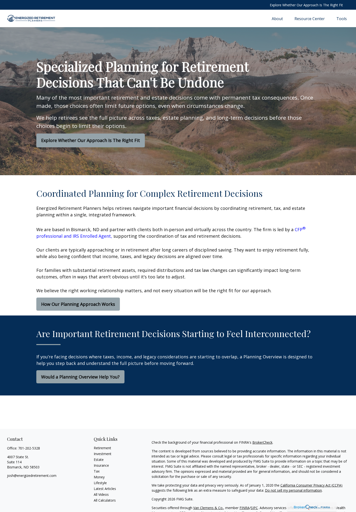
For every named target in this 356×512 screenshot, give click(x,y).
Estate (99, 459)
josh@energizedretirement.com (31, 475)
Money (99, 477)
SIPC (254, 507)
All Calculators (105, 500)
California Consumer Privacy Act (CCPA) (311, 485)
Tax (97, 471)
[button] (277, 18)
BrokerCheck (262, 442)
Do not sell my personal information (293, 490)
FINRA (244, 507)
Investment (102, 453)
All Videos (101, 494)
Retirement (102, 448)
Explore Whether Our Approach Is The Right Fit (306, 5)
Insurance (101, 465)
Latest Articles (105, 488)
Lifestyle (100, 482)
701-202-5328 (29, 448)
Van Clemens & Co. (208, 507)
